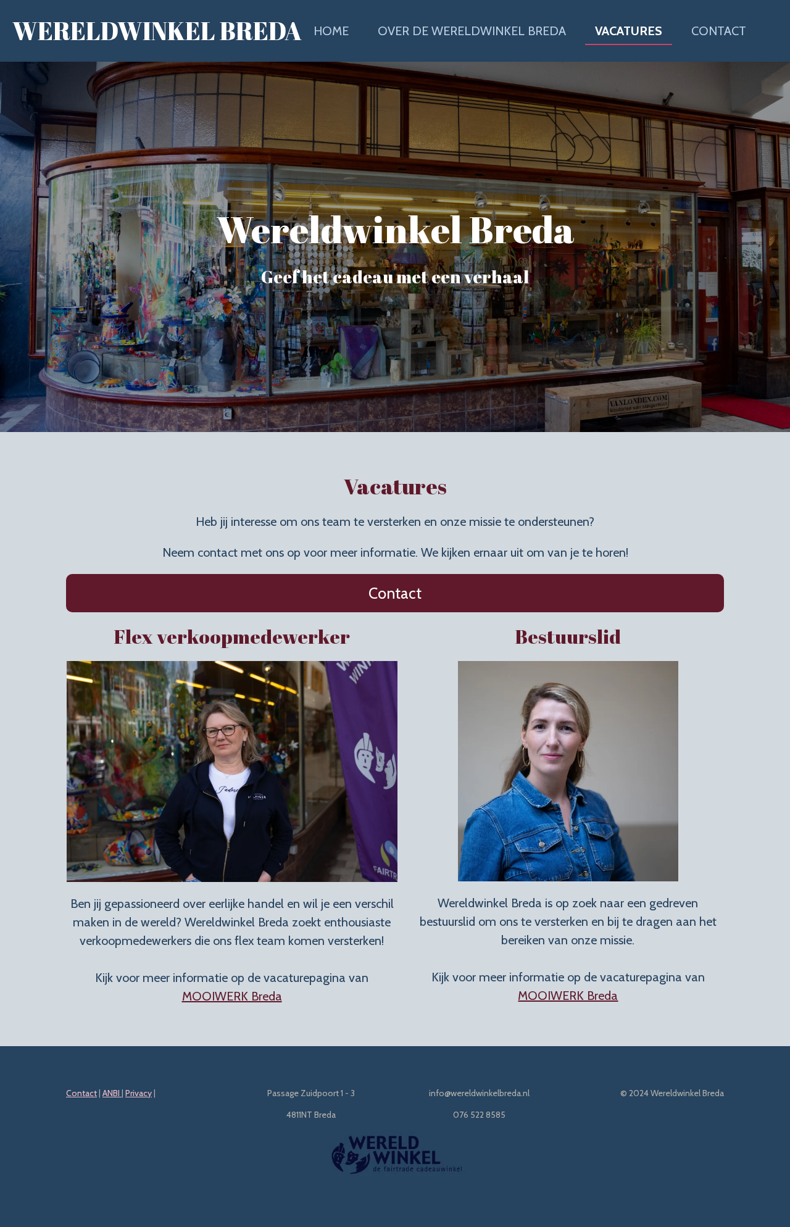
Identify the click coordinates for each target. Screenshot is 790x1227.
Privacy (138, 1093)
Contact (81, 1093)
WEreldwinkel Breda (157, 31)
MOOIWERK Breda (232, 996)
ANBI (112, 1093)
